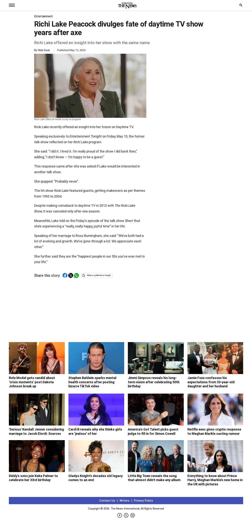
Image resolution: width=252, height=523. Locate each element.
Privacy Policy (143, 500)
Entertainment (43, 16)
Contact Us (107, 500)
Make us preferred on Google (99, 275)
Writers (125, 500)
